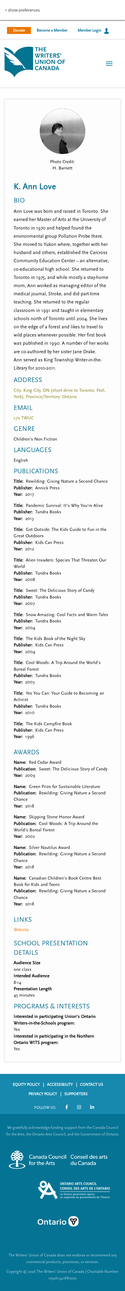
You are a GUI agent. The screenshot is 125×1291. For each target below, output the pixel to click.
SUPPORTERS (76, 1094)
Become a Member (52, 30)
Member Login (89, 30)
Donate (19, 30)
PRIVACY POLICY (43, 1094)
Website (21, 929)
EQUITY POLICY (26, 1084)
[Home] (35, 61)
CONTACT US (91, 1084)
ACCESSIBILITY (60, 1084)
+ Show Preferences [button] (22, 10)
